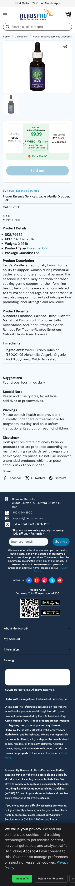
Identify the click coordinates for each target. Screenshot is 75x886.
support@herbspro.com (28, 518)
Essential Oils (37, 248)
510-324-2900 (22, 512)
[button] (68, 15)
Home (6, 36)
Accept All (22, 878)
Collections (21, 36)
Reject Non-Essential (50, 878)
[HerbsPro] (36, 14)
